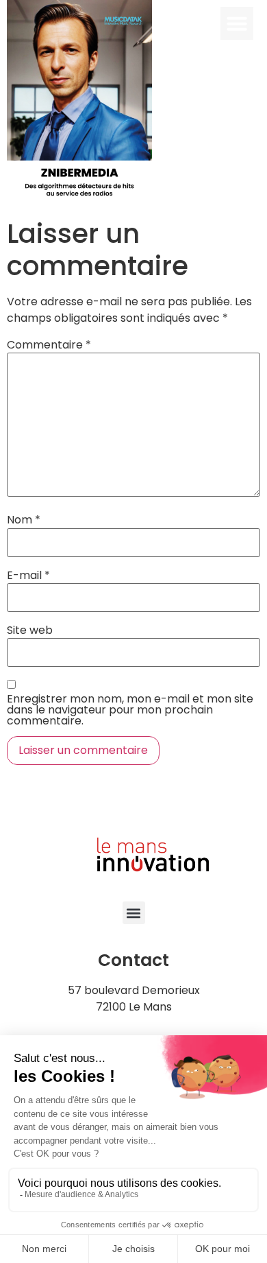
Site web (30, 630)
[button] (236, 23)
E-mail (28, 575)
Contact (133, 960)
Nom (23, 520)
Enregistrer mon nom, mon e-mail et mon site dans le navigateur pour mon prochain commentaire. (130, 710)
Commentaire (49, 345)
